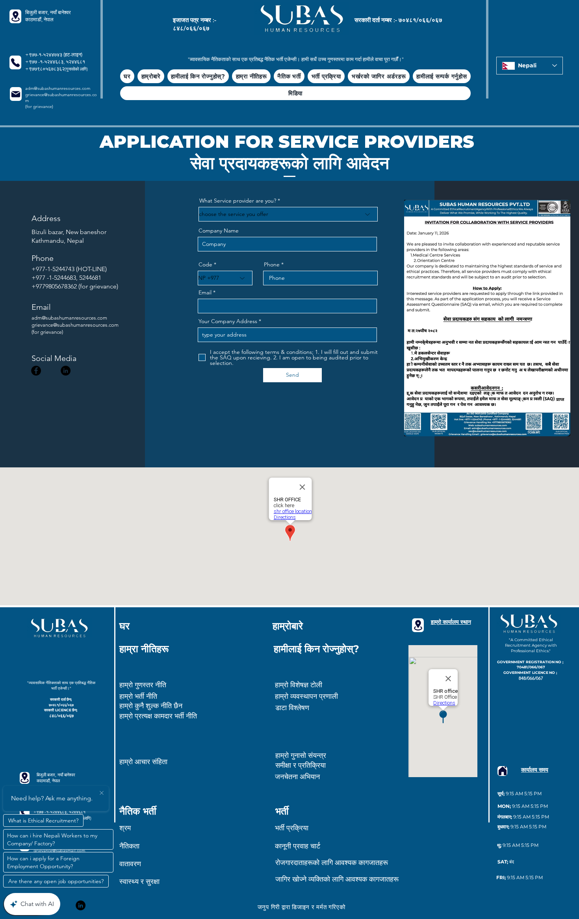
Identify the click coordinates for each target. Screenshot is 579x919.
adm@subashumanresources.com (57, 88)
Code (205, 264)
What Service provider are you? (237, 200)
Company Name (219, 230)
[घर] (502, 771)
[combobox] (287, 334)
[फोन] (15, 62)
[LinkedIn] (66, 371)
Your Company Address (228, 321)
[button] (198, 76)
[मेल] (16, 94)
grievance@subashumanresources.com (75, 325)
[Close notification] (101, 793)
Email (205, 292)
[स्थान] (15, 16)
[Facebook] (36, 371)
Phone (272, 264)
